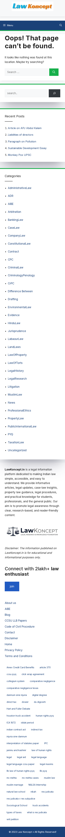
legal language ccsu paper (21, 764)
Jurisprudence (17, 331)
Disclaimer (11, 638)
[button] (60, 25)
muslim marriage (15, 784)
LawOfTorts (15, 362)
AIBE (11, 204)
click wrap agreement (33, 674)
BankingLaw (15, 219)
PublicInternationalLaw (22, 426)
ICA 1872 (11, 722)
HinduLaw (14, 323)
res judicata (47, 791)
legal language (39, 757)
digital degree (39, 695)
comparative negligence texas (22, 688)
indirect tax (37, 729)
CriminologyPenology (21, 275)
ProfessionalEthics (19, 410)
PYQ (10, 434)
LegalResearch (17, 378)
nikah (33, 791)
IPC (46, 743)
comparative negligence (42, 681)
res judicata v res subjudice (21, 798)
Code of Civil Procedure (20, 626)
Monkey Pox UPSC (19, 154)
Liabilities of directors (20, 134)
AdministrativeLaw (19, 188)
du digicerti (40, 702)
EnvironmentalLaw (19, 307)
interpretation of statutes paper (23, 743)
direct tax (11, 702)
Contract (13, 251)
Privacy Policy (14, 650)
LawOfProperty (17, 354)
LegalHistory (16, 370)
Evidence (14, 315)
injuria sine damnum (17, 736)
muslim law (49, 777)
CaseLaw (14, 227)
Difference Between (20, 291)
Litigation (14, 386)
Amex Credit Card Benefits (20, 667)
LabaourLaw (15, 339)
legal (9, 757)
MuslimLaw (15, 394)
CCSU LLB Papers (16, 620)
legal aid (21, 757)
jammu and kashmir (16, 750)
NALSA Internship (37, 784)
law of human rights (42, 750)
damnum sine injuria (17, 695)
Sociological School (17, 805)
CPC (10, 259)
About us (10, 603)
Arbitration (14, 211)
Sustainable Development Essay (27, 148)
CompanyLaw (16, 235)
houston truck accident (18, 715)
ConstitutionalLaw (19, 243)
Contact (10, 632)
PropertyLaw (16, 418)
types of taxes (14, 812)
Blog (7, 614)
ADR (10, 195)
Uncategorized (17, 450)
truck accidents (41, 805)
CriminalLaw (15, 267)
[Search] (54, 72)
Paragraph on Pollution (22, 141)
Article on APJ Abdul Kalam (24, 128)
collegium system (15, 681)
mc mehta (12, 777)
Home (8, 644)
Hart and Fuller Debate (18, 708)
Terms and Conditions (18, 656)
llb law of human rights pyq (20, 770)
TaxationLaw (16, 442)
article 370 (45, 667)
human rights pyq (45, 715)
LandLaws (14, 347)
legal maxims (46, 764)
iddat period (27, 722)
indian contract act (16, 729)
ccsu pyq (11, 674)
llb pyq (43, 770)
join (12, 586)
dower (25, 702)
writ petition (13, 819)
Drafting (13, 299)
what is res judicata (37, 812)
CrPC (11, 283)
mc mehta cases (30, 777)
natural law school (16, 791)
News (11, 402)
